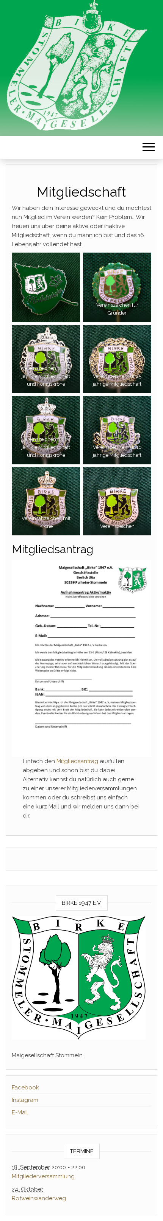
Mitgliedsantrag (77, 761)
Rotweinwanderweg (39, 1198)
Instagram (25, 1100)
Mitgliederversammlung (43, 1176)
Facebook (25, 1087)
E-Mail (20, 1112)
